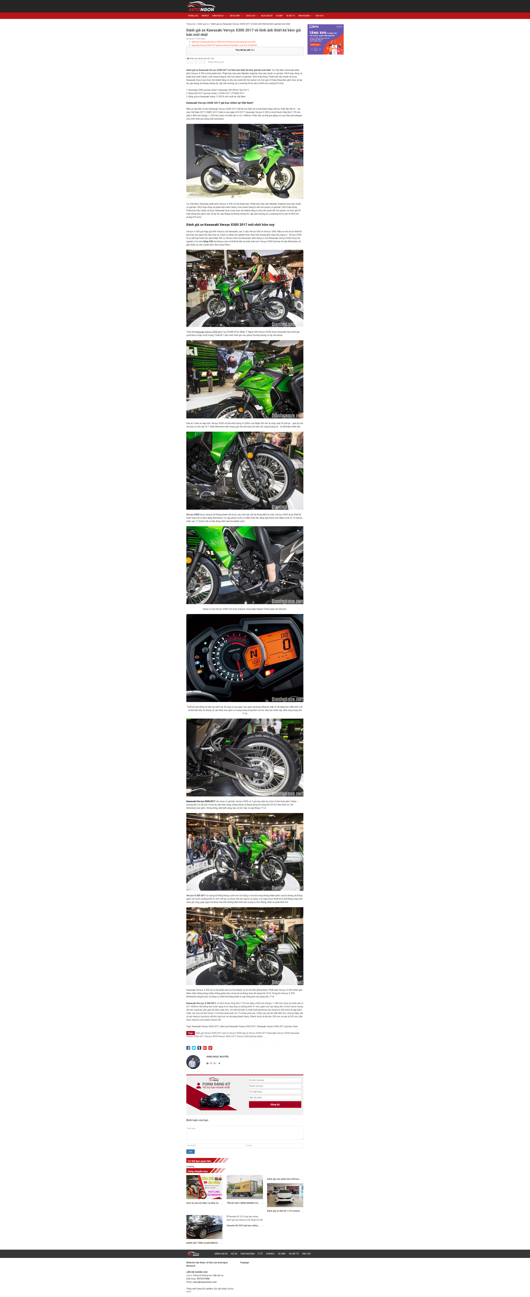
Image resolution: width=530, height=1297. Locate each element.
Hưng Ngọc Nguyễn (217, 1056)
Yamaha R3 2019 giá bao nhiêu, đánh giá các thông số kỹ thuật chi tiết (245, 1225)
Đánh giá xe (218, 16)
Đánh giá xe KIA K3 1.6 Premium (283, 1211)
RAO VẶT (320, 16)
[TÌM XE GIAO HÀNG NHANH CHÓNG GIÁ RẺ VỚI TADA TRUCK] (245, 1187)
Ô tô (260, 1253)
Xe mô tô (290, 16)
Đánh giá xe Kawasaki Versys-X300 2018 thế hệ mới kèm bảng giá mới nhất (223, 42)
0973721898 (203, 1278)
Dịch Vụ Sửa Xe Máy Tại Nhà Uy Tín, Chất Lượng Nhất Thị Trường (204, 1203)
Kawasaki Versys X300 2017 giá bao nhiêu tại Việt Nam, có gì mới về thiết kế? (224, 45)
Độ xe (234, 1253)
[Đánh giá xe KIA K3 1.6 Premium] (285, 1195)
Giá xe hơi (250, 16)
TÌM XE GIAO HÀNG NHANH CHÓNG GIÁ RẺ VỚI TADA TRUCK (245, 1203)
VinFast (205, 16)
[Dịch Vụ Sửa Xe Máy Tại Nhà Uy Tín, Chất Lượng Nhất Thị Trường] (204, 1187)
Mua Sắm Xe (267, 16)
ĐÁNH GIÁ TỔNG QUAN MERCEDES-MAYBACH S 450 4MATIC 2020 (204, 1243)
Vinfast (270, 1253)
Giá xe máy (235, 16)
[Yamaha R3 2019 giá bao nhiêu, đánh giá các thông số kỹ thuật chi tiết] (245, 1218)
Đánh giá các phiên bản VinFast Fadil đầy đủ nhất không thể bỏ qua (285, 1179)
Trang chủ (193, 16)
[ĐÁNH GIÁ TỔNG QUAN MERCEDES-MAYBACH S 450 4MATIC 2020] (204, 1227)
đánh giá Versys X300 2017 (208, 1033)
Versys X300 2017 (227, 1036)
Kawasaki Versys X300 (278, 1033)
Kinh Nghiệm (304, 16)
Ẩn (253, 50)
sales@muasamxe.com (205, 1282)
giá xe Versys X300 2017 (254, 1033)
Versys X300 (211, 1036)
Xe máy (279, 16)
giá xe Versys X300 (232, 1033)
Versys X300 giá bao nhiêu (250, 1036)
